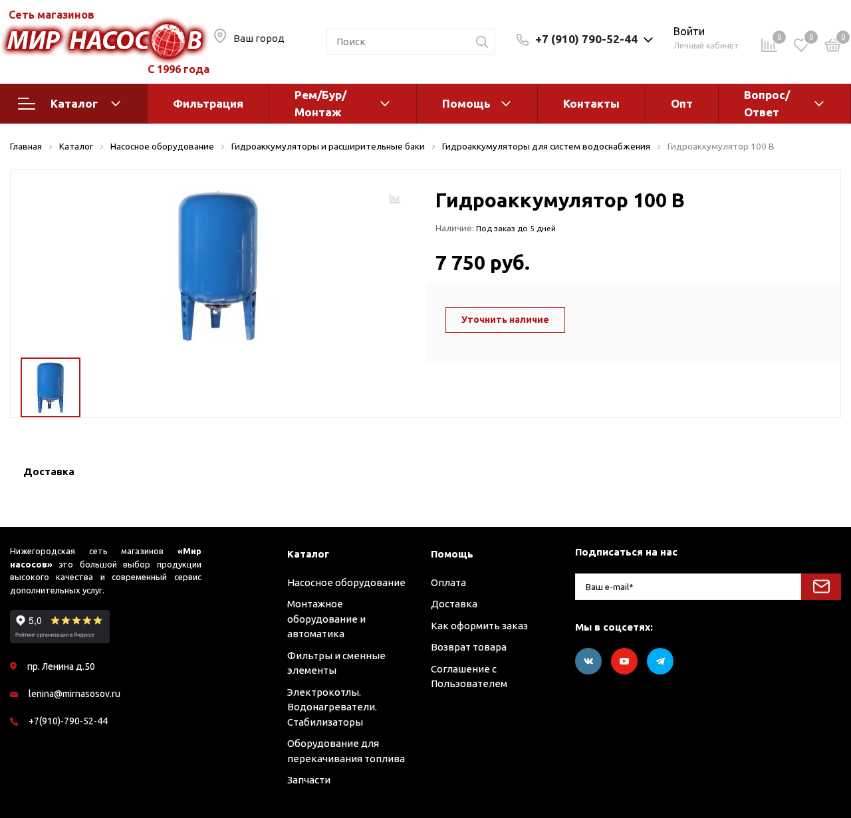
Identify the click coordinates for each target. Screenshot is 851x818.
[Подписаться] (821, 586)
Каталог (74, 103)
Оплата (448, 582)
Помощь (466, 103)
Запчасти (308, 779)
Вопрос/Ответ (767, 103)
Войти (689, 31)
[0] (833, 47)
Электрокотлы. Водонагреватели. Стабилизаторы (332, 707)
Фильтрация (208, 103)
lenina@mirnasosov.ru (74, 693)
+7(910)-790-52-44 (68, 721)
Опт (682, 103)
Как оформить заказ (479, 625)
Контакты (591, 103)
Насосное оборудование (346, 582)
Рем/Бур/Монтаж (320, 103)
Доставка (454, 603)
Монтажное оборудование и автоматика (326, 618)
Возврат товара (469, 647)
